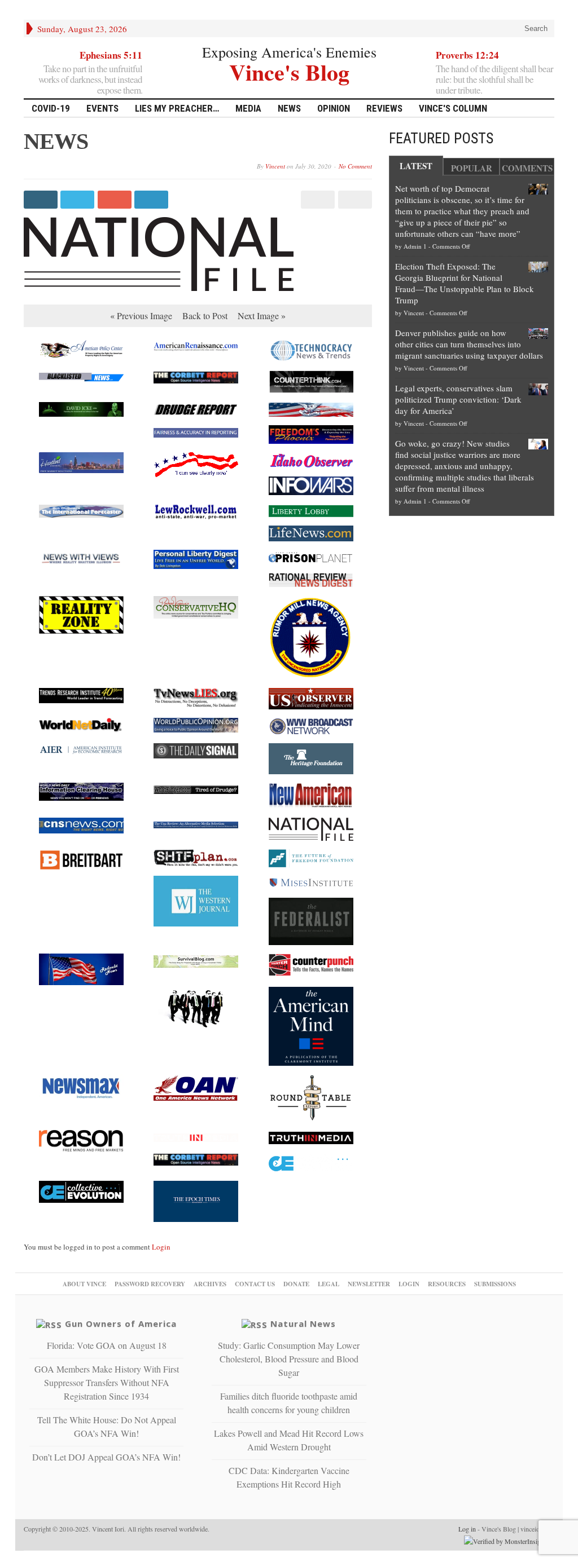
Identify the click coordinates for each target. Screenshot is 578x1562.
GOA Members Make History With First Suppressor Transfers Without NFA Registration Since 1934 (106, 1382)
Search (535, 28)
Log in (467, 1528)
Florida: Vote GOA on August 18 (107, 1345)
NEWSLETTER (369, 1284)
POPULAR (471, 168)
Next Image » (262, 315)
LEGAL (328, 1284)
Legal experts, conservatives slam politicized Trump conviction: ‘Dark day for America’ (458, 399)
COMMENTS (527, 168)
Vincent (275, 166)
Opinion (333, 108)
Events (102, 108)
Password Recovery (150, 1284)
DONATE (296, 1284)
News (289, 108)
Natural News (303, 1323)
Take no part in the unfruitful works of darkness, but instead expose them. (90, 79)
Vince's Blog (289, 70)
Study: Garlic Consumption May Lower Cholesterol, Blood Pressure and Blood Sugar (289, 1358)
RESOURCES (447, 1284)
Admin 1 (415, 246)
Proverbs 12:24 (467, 55)
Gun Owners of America (121, 1323)
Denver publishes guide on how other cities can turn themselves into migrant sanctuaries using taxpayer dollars (469, 344)
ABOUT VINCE (84, 1284)
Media (248, 108)
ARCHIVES (210, 1284)
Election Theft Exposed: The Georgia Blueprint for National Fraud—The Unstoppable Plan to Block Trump (464, 283)
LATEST (416, 166)
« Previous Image (141, 315)
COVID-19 (51, 108)
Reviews (384, 108)
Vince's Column (453, 108)
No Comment (355, 166)
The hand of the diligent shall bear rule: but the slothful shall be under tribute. (494, 79)
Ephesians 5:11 (111, 55)
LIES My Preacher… (177, 108)
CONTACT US (255, 1284)
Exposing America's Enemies (289, 51)
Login (161, 1247)
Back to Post (204, 315)
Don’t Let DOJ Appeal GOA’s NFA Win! (106, 1457)
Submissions (495, 1284)
